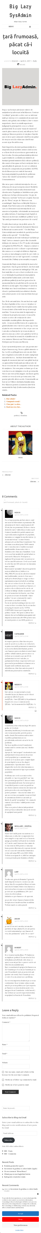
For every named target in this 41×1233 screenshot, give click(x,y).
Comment (6, 1022)
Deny (20, 1219)
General (15, 61)
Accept (20, 1214)
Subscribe (8, 1140)
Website (5, 1063)
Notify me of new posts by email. (17, 1085)
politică (17, 415)
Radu (35, 61)
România (24, 415)
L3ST (17, 872)
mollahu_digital (23, 826)
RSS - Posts (8, 1151)
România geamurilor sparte (14, 1166)
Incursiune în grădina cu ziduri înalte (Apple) (20, 1169)
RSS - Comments (10, 1154)
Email (4, 1054)
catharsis (19, 634)
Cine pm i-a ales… (13, 404)
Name (4, 1045)
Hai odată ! (10, 399)
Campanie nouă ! (13, 401)
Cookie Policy (19, 1230)
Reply (32, 623)
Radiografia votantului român (14, 1177)
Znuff (17, 919)
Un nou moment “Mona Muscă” (15, 1171)
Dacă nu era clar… (13, 407)
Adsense (6, 475)
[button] (38, 1194)
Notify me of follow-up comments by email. (20, 1080)
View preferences (20, 1225)
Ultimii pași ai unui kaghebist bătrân (17, 1174)
